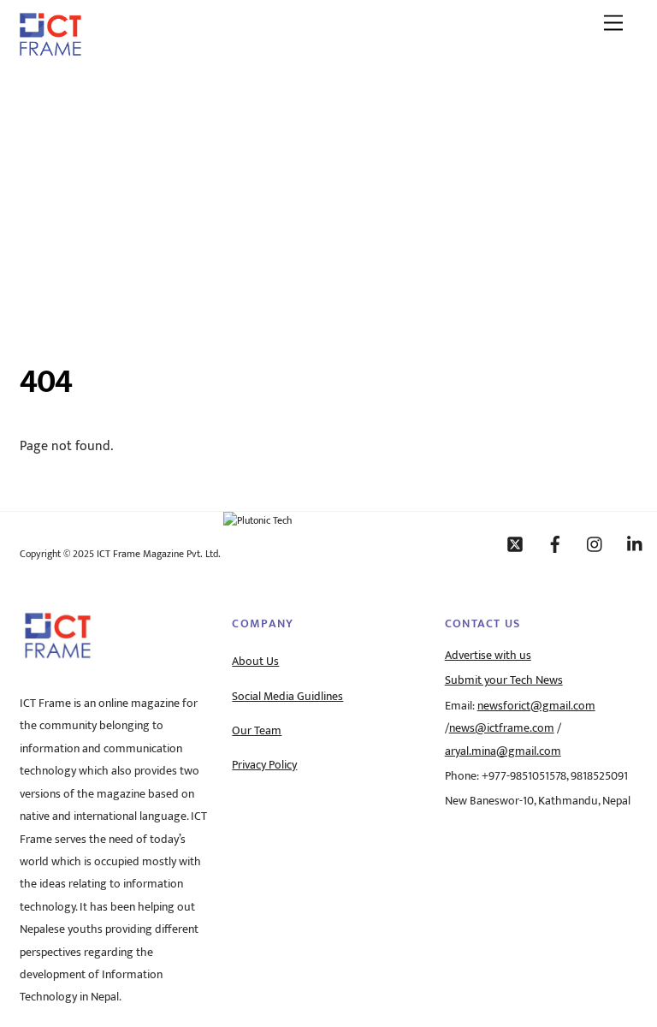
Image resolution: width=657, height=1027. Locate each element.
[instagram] (595, 543)
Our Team (256, 731)
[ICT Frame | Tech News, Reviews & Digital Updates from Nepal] (50, 50)
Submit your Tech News (504, 680)
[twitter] (515, 543)
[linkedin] (636, 543)
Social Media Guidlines (287, 696)
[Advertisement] (328, 199)
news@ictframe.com (501, 728)
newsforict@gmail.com (536, 706)
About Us (255, 661)
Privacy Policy (264, 765)
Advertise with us (488, 655)
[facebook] (555, 543)
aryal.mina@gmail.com (503, 751)
